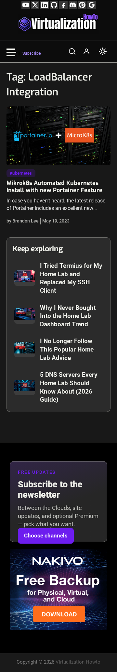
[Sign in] (86, 51)
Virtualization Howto (78, 662)
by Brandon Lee (22, 220)
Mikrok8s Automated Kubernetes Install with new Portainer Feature (54, 186)
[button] (72, 51)
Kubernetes (21, 173)
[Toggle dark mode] (102, 51)
